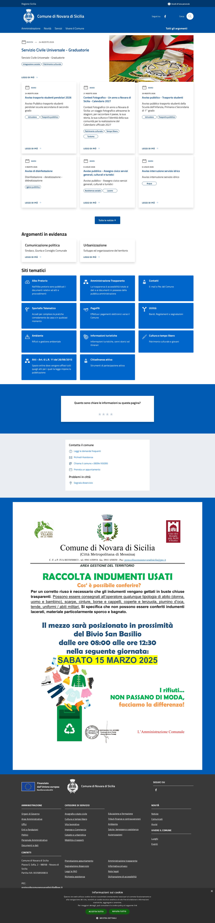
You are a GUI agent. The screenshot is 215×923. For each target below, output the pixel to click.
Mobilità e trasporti (74, 840)
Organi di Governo (30, 813)
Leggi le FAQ (71, 871)
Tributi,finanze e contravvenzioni (124, 819)
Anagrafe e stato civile (76, 813)
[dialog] (107, 905)
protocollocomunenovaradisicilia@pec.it (42, 887)
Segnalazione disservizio (77, 866)
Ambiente (113, 824)
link (135, 905)
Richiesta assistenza (75, 876)
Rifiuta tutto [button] (119, 911)
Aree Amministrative (32, 819)
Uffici (24, 824)
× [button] (212, 891)
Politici (25, 835)
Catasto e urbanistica (75, 835)
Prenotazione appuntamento (79, 861)
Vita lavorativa (72, 824)
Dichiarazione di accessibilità (122, 876)
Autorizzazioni (115, 834)
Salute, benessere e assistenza (123, 829)
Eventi (154, 844)
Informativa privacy (117, 866)
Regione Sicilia (29, 4)
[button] (107, 918)
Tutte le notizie (106, 220)
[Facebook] (164, 16)
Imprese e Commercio (75, 829)
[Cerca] (190, 16)
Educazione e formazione (120, 813)
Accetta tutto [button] (96, 911)
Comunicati (157, 819)
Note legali (113, 871)
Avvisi (30, 42)
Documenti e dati (30, 845)
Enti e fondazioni (30, 829)
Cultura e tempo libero (76, 819)
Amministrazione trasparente (122, 861)
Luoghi (154, 838)
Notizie (154, 813)
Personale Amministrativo (34, 840)
